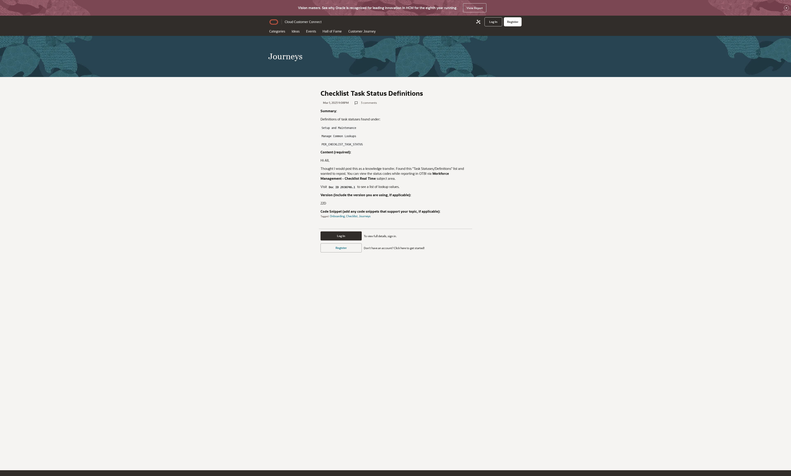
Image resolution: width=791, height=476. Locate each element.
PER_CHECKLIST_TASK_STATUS (342, 144)
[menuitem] (493, 21)
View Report (475, 8)
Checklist (352, 216)
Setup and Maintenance (339, 128)
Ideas (296, 31)
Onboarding (337, 216)
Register (341, 248)
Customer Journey (362, 31)
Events (311, 31)
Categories (277, 31)
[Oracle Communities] (478, 21)
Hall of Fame (332, 31)
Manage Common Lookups (339, 136)
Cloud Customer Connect (303, 22)
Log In (341, 236)
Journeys (365, 216)
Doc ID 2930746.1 (342, 187)
